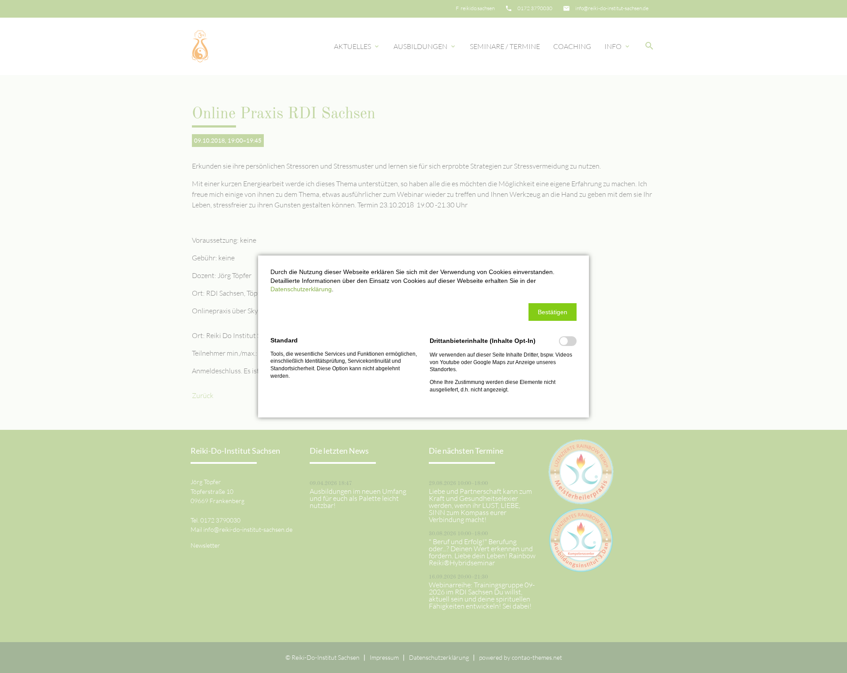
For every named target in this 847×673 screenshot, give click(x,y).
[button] (552, 312)
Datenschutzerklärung (301, 289)
